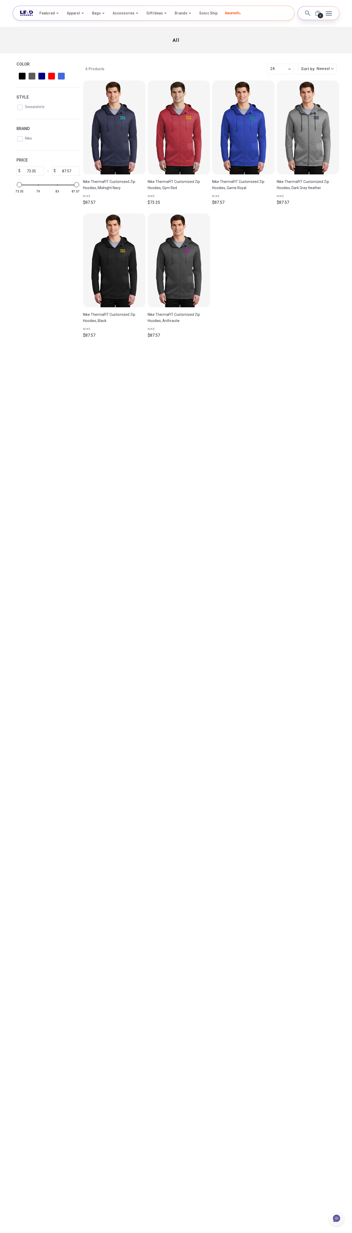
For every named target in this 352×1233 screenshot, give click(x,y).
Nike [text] (86, 196)
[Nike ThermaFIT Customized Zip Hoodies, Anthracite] (179, 260)
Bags (96, 13)
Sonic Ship (208, 13)
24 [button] (272, 69)
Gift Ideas (154, 13)
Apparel (73, 13)
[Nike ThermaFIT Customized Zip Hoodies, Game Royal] (243, 127)
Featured (47, 13)
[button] (233, 12)
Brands (181, 13)
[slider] (19, 184)
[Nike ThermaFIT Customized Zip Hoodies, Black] (114, 260)
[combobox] (317, 69)
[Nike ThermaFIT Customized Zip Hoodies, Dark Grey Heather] (308, 127)
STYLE (22, 97)
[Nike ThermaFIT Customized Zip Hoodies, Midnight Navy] (114, 127)
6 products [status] (95, 69)
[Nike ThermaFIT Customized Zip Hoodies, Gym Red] (179, 127)
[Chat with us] (336, 1218)
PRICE (22, 160)
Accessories (124, 13)
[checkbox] (22, 76)
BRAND (23, 128)
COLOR (23, 64)
